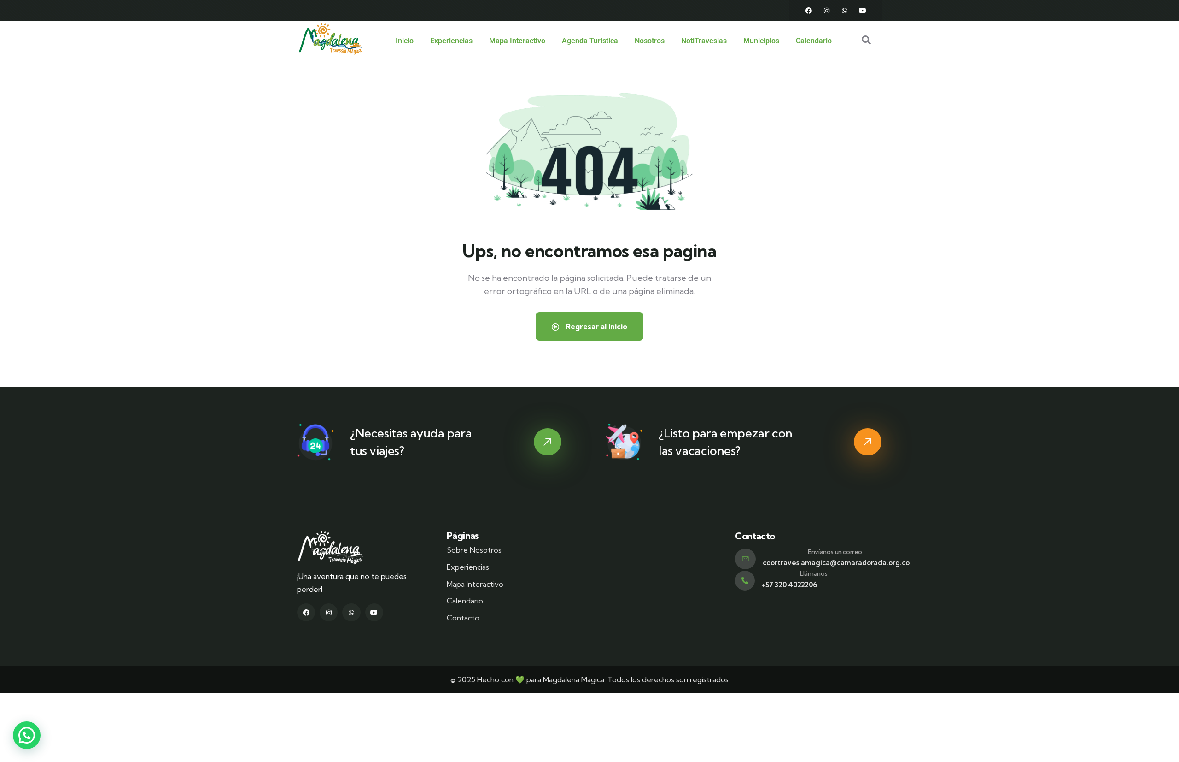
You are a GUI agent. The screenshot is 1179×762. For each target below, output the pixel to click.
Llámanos (814, 573)
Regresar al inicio (595, 326)
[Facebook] (808, 10)
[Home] (330, 38)
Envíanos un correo (835, 552)
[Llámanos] (745, 581)
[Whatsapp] (844, 10)
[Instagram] (826, 10)
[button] (27, 735)
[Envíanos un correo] (745, 559)
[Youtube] (862, 10)
